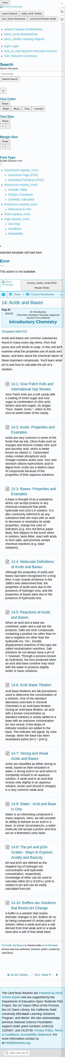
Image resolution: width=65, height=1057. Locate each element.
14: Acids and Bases (13, 945)
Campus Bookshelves (42, 294)
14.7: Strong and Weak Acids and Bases (29, 756)
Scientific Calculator (21, 199)
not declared (51, 945)
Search (7, 1053)
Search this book (9, 68)
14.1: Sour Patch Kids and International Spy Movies (32, 386)
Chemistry (46, 321)
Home (17, 294)
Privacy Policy (43, 1030)
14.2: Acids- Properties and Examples (33, 429)
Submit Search (10, 79)
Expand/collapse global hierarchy (5, 294)
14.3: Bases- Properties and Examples (33, 491)
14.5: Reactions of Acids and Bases (30, 614)
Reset (5, 103)
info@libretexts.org (17, 1043)
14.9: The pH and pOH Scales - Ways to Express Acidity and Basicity (31, 852)
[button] (14, 228)
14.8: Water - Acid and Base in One (33, 806)
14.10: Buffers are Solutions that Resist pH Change (33, 905)
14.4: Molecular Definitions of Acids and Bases (32, 564)
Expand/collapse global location (61, 293)
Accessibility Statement (35, 1034)
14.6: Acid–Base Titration (31, 685)
